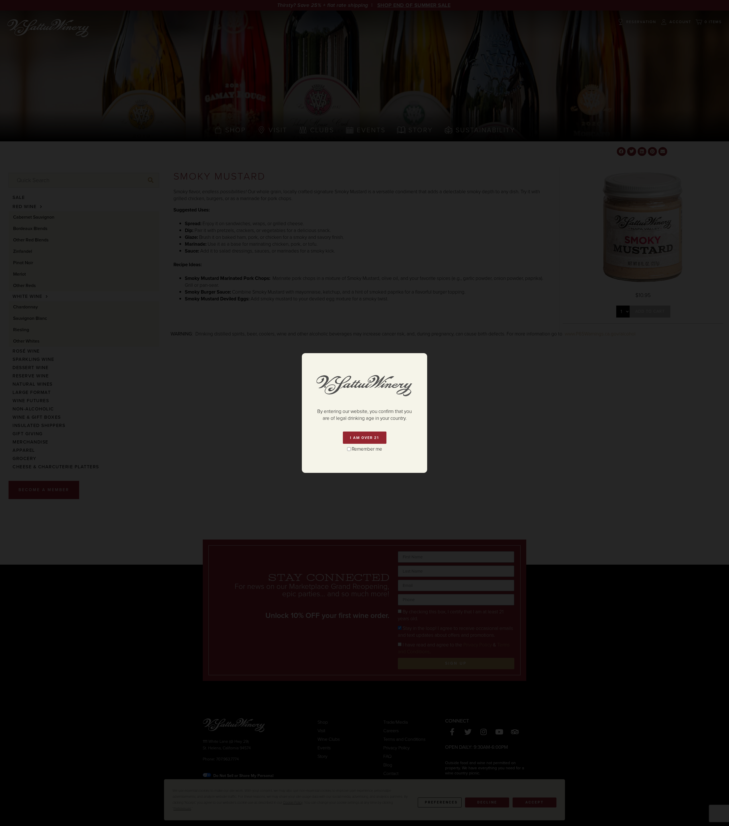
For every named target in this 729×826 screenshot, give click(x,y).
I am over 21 (364, 438)
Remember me (367, 449)
